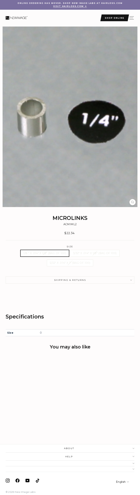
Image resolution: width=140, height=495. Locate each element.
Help (69, 456)
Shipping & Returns (70, 280)
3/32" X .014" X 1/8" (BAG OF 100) (95, 253)
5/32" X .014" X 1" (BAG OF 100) (70, 263)
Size (70, 246)
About (69, 448)
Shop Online (114, 18)
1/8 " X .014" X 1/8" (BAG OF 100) (44, 253)
